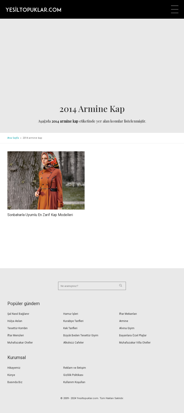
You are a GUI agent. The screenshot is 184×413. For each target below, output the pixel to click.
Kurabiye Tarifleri (73, 321)
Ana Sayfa (13, 137)
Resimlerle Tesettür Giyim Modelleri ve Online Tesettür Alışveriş (33, 9)
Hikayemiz (13, 367)
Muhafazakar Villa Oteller (135, 342)
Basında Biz (14, 382)
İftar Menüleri (15, 335)
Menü (174, 9)
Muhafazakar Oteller (20, 342)
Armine (123, 321)
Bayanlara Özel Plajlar (133, 335)
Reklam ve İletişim (74, 367)
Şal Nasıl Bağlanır (18, 313)
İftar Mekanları (128, 313)
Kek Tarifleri (70, 328)
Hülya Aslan (14, 321)
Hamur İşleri (70, 313)
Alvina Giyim (126, 328)
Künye (11, 375)
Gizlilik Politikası (73, 375)
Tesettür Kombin (17, 328)
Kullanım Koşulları (74, 382)
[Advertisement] (92, 62)
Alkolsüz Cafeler (73, 342)
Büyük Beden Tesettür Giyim (80, 335)
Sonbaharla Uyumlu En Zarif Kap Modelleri (40, 215)
